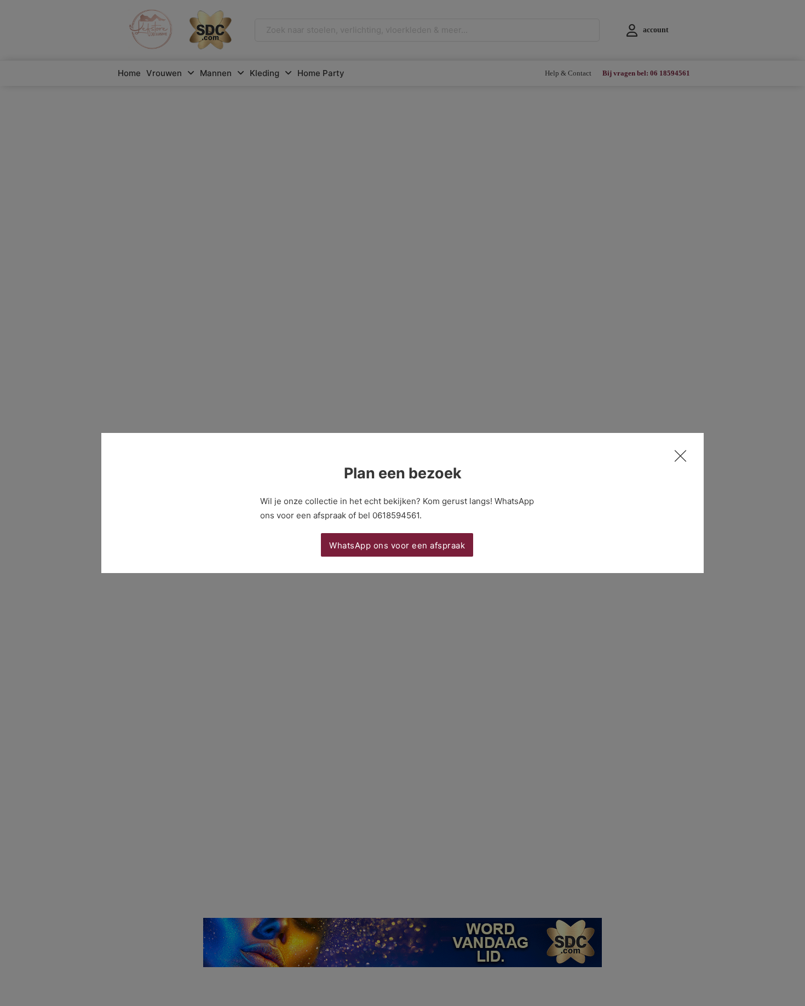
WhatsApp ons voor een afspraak (397, 545)
